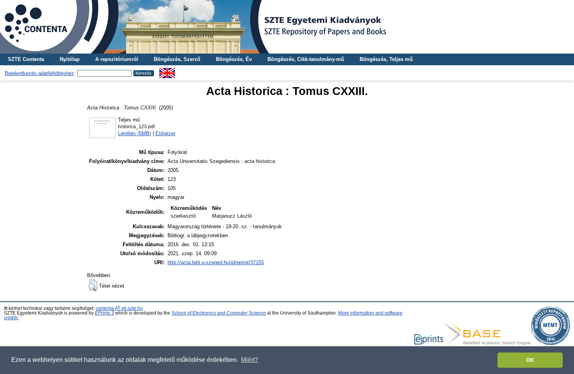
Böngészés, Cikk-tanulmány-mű (305, 59)
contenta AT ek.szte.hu (119, 308)
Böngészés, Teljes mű (386, 59)
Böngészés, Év (234, 59)
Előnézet (165, 133)
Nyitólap (70, 59)
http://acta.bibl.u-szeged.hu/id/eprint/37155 (216, 262)
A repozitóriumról (116, 59)
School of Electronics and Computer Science (218, 313)
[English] (167, 71)
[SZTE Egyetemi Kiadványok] (287, 27)
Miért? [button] (249, 359)
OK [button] (530, 360)
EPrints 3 (104, 313)
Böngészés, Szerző (177, 59)
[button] (92, 285)
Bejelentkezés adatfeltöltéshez (39, 73)
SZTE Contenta (26, 59)
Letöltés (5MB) (134, 133)
